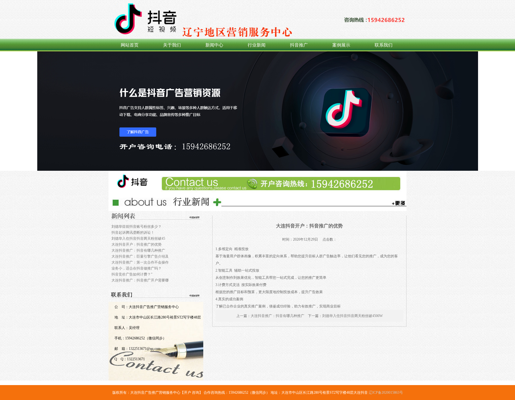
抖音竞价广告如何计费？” (131, 274)
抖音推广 (299, 45)
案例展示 (341, 45)
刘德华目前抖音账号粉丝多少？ (136, 226)
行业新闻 (257, 45)
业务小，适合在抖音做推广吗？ (136, 268)
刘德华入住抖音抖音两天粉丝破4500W (352, 316)
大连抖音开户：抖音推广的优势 (136, 244)
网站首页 (130, 45)
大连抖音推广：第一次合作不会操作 (140, 262)
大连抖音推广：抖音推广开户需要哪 (140, 280)
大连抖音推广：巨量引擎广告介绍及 (140, 256)
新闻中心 (214, 45)
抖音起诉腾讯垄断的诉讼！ (132, 232)
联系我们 (384, 45)
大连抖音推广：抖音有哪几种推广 (138, 250)
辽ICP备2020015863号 (386, 392)
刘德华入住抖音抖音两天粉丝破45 (138, 238)
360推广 (257, 111)
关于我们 (172, 45)
